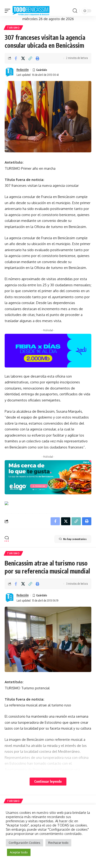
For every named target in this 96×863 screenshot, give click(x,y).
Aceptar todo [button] (19, 852)
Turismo (13, 27)
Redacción (23, 69)
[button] (9, 11)
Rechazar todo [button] (58, 843)
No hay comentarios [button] (75, 538)
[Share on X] (23, 58)
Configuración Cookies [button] (24, 843)
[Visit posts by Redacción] (9, 72)
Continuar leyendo (48, 781)
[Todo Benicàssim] (31, 11)
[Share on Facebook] (16, 58)
